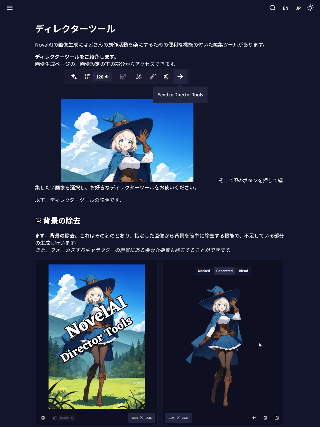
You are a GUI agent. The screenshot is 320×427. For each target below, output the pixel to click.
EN (285, 8)
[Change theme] (310, 8)
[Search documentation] (272, 8)
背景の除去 (62, 220)
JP (298, 8)
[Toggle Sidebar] (10, 8)
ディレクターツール (75, 28)
